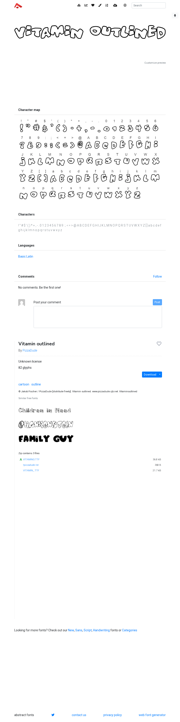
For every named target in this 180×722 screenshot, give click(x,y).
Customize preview (155, 62)
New (71, 630)
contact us (79, 715)
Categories (129, 630)
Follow (157, 276)
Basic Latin (25, 256)
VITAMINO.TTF (31, 459)
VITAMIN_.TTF (31, 470)
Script (88, 630)
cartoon (23, 384)
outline (36, 384)
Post (157, 302)
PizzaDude (30, 350)
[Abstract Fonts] (18, 5)
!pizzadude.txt (31, 465)
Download (150, 374)
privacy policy (112, 715)
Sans (78, 630)
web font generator (152, 715)
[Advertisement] (90, 85)
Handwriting (101, 630)
